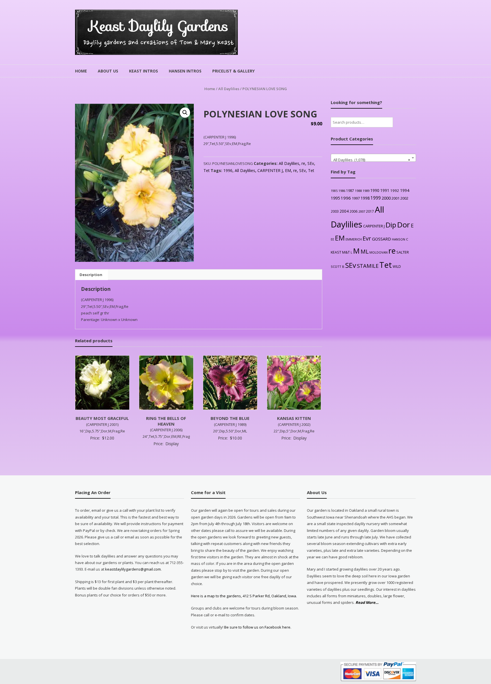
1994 (404, 190)
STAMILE (367, 265)
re (303, 163)
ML (365, 251)
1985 (334, 191)
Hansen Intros (185, 71)
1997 (356, 198)
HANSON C (400, 239)
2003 (335, 211)
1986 (341, 190)
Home (81, 71)
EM (288, 170)
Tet (206, 170)
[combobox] (373, 158)
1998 (365, 198)
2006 (353, 211)
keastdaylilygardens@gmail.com (133, 569)
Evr (367, 238)
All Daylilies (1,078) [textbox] (371, 159)
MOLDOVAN (378, 252)
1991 (384, 190)
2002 (404, 198)
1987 (350, 190)
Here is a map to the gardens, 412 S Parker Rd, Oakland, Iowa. (244, 595)
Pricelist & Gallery (233, 71)
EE (332, 239)
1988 (358, 190)
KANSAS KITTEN (294, 418)
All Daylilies (228, 88)
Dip (391, 224)
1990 (374, 190)
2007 (361, 211)
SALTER (402, 252)
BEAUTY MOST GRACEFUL (102, 418)
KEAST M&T (340, 252)
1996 (227, 170)
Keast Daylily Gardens (158, 26)
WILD (397, 266)
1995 (335, 198)
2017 (370, 211)
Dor (403, 224)
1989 (366, 190)
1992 (394, 190)
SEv (310, 163)
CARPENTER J (270, 170)
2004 (344, 211)
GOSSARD (381, 239)
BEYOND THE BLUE (230, 418)
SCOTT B (337, 266)
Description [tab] (91, 274)
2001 (396, 198)
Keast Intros (143, 71)
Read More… (366, 603)
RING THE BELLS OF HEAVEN (166, 421)
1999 (376, 198)
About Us (108, 71)
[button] (185, 112)
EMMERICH (354, 239)
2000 (386, 198)
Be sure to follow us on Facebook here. (257, 627)
